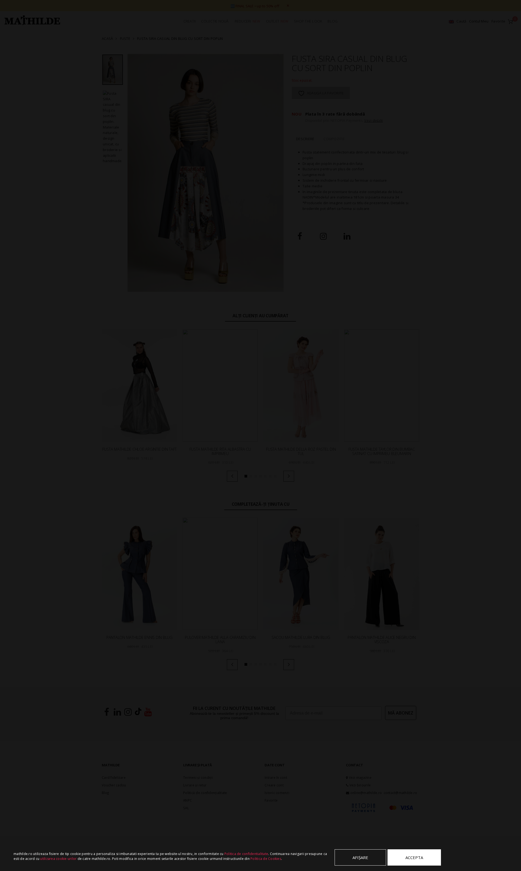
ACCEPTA (414, 857)
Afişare (360, 857)
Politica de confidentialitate (246, 853)
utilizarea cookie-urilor (58, 858)
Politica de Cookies (265, 858)
